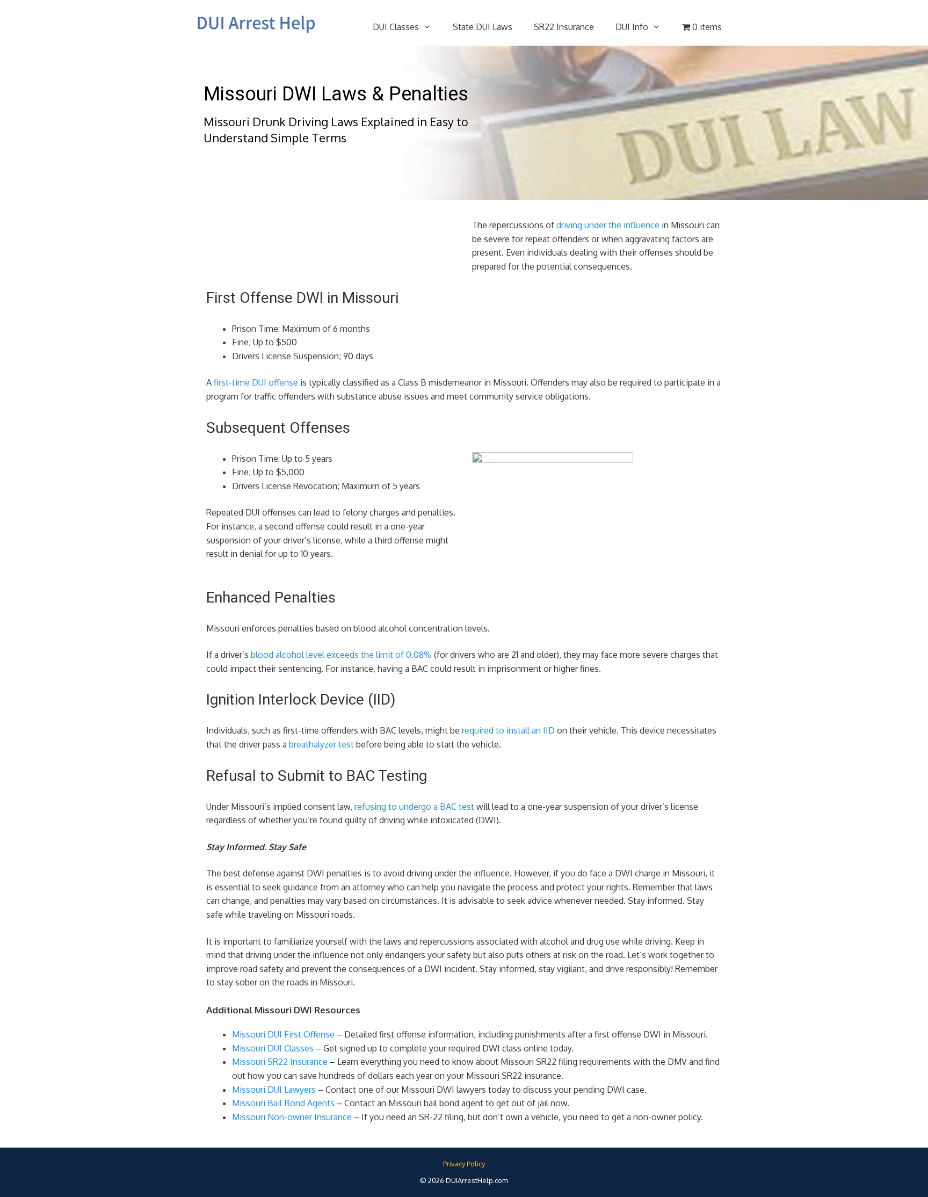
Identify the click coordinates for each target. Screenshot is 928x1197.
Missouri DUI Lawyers (274, 1089)
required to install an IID (508, 730)
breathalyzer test (321, 744)
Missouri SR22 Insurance (280, 1061)
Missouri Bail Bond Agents (283, 1103)
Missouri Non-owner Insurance (292, 1117)
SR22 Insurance (564, 26)
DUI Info (631, 26)
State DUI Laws (482, 26)
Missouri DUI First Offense (283, 1034)
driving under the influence (607, 225)
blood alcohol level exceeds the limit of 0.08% (341, 654)
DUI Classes (396, 26)
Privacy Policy (464, 1163)
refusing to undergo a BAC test (414, 806)
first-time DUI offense (256, 382)
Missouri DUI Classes (273, 1048)
